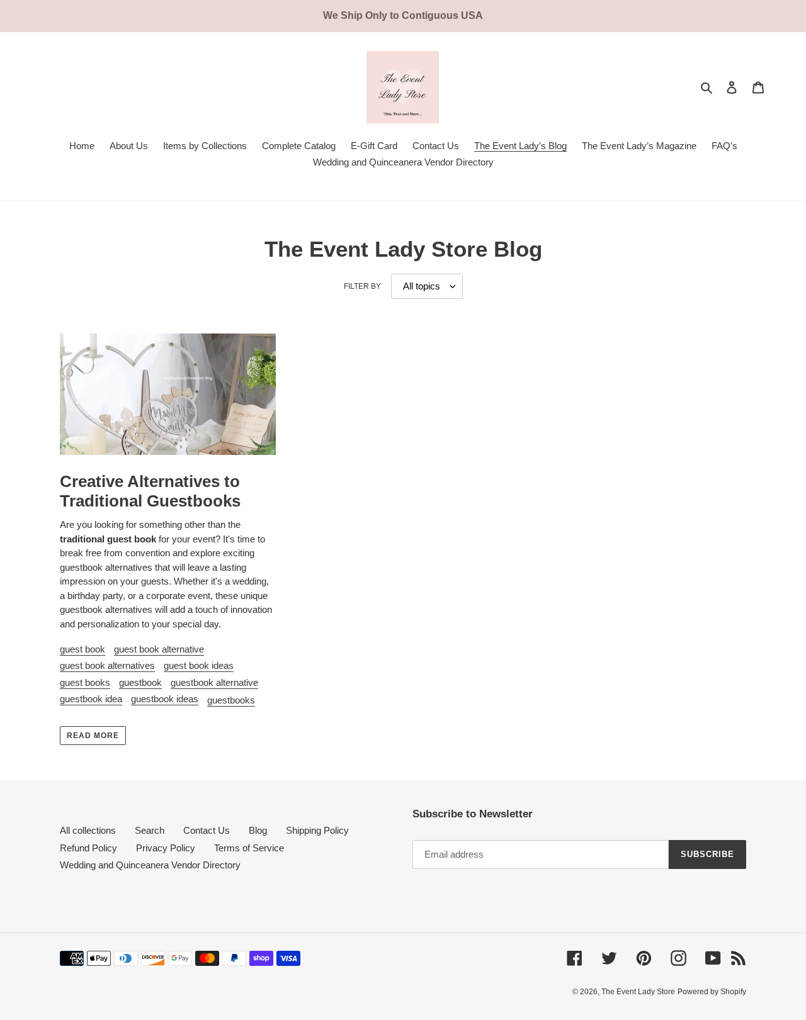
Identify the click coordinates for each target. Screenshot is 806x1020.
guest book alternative (159, 649)
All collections (88, 830)
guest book (82, 649)
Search (149, 830)
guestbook (140, 682)
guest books (85, 682)
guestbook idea (91, 698)
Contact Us (206, 830)
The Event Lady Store (638, 991)
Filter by (362, 286)
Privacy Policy (165, 848)
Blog (258, 830)
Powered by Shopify (712, 991)
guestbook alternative (214, 682)
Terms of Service (249, 848)
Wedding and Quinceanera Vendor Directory (150, 865)
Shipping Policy (317, 830)
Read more (93, 735)
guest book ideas (199, 665)
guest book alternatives (107, 665)
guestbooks (231, 700)
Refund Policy (88, 848)
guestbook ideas (164, 698)
